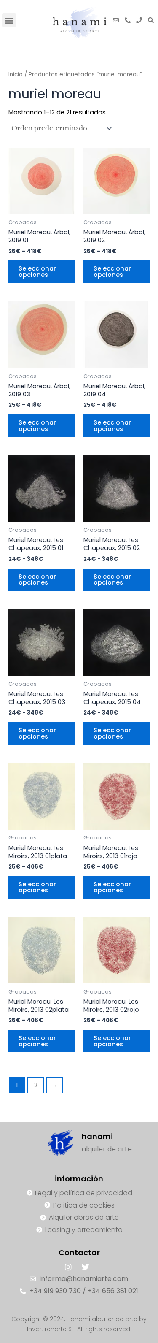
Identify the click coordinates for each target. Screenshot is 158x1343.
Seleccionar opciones (37, 271)
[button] (9, 20)
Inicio (15, 74)
